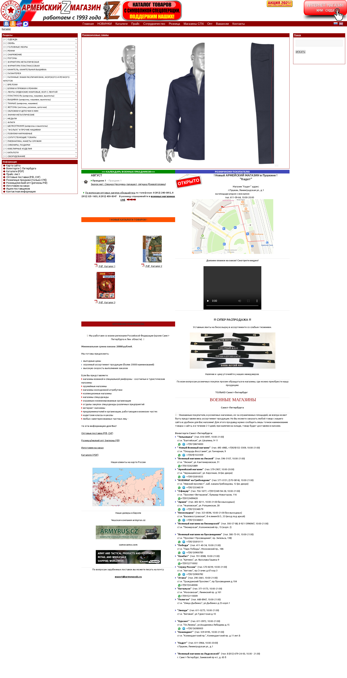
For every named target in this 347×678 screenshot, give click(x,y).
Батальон (184, 588)
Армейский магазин (190, 469)
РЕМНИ (9, 51)
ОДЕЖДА (10, 39)
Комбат (183, 556)
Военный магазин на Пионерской (198, 523)
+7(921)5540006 (189, 585)
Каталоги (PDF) (15, 171)
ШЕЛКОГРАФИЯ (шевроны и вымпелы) (25, 126)
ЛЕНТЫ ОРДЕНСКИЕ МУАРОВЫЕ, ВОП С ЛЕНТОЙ (30, 92)
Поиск (297, 35)
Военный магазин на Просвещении (199, 534)
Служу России (186, 567)
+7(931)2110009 (189, 596)
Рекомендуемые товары (95, 35)
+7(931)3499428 (189, 498)
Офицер (183, 491)
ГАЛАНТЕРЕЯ (12, 73)
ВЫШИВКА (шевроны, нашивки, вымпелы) (27, 99)
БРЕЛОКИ (10, 84)
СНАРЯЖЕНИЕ (12, 54)
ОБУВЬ (9, 43)
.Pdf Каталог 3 (106, 302)
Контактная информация (21, 191)
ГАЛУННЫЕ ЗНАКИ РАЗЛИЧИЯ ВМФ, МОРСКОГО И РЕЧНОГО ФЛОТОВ (36, 79)
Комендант (185, 632)
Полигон (183, 599)
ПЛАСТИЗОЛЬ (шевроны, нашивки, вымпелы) (28, 96)
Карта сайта (13, 165)
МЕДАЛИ (10, 118)
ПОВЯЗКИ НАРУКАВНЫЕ (17, 133)
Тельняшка (185, 436)
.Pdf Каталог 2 (153, 266)
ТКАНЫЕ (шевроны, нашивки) (20, 103)
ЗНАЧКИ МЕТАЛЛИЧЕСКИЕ (19, 114)
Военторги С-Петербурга (21, 168)
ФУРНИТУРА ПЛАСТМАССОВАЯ (21, 66)
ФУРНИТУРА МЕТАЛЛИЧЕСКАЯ (21, 62)
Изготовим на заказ (17, 185)
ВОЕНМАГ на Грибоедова (193, 480)
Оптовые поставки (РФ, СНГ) (23, 177)
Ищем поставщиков (18, 188)
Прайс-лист (13, 174)
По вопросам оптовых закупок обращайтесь (110, 192)
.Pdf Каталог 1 (106, 266)
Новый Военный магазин (193, 447)
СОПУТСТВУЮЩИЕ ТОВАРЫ (19, 137)
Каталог (6, 29)
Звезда (182, 610)
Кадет (182, 642)
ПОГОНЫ (10, 58)
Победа (183, 545)
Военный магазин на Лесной (195, 458)
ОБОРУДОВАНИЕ (14, 156)
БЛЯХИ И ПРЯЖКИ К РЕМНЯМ (20, 88)
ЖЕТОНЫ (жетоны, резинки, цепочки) (25, 107)
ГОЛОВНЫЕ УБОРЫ (15, 47)
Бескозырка (185, 512)
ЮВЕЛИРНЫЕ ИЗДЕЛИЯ (17, 148)
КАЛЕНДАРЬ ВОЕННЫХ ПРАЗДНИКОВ (128, 171)
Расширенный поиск (307, 55)
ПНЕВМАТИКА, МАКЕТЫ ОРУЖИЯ (22, 141)
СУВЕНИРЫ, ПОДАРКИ (16, 145)
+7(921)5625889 (189, 465)
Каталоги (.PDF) (89, 455)
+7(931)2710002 (189, 563)
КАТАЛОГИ (11, 152)
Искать (300, 52)
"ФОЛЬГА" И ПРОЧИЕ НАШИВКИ (22, 129)
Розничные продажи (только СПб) (26, 180)
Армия (182, 502)
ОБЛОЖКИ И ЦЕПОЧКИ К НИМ (20, 111)
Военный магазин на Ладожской (198, 653)
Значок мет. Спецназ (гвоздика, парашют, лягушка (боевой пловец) (128, 184)
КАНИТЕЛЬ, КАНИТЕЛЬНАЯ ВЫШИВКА (24, 69)
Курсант (183, 621)
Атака (182, 577)
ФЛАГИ (9, 122)
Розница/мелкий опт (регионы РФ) (26, 182)
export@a (121, 576)
